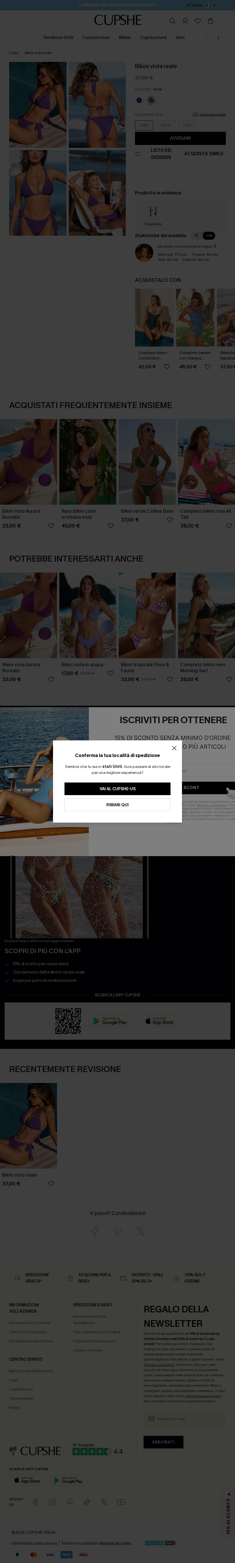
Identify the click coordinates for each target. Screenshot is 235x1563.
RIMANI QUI (117, 805)
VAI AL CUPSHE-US (118, 789)
